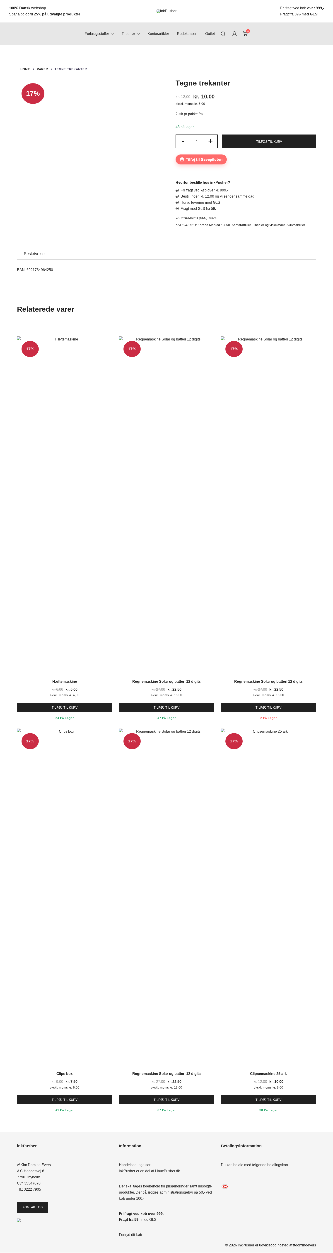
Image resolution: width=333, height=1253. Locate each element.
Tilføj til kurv (269, 141)
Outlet (210, 34)
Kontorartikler (158, 34)
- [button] (182, 141)
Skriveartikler (296, 225)
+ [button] (210, 141)
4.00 (227, 225)
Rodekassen (187, 34)
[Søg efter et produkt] (223, 34)
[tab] (34, 253)
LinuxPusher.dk (167, 1171)
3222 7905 (32, 1189)
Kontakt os (32, 1207)
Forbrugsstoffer (97, 34)
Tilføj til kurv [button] (64, 707)
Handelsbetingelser (134, 1165)
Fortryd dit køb (130, 1235)
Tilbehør (128, 34)
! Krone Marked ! (210, 225)
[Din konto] (234, 34)
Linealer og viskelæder (269, 225)
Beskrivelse (34, 254)
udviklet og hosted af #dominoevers (287, 1245)
